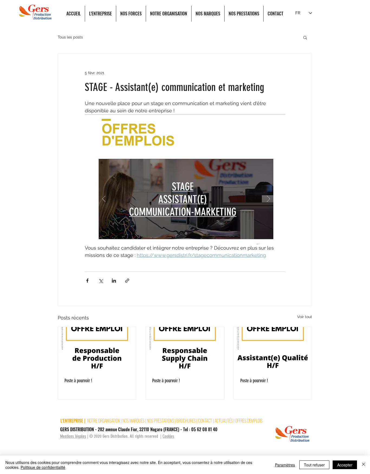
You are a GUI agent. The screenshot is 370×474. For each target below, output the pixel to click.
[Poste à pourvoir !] (97, 349)
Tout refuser (314, 465)
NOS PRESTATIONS (161, 420)
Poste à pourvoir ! (78, 381)
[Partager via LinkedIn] (113, 280)
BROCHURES (186, 420)
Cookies (168, 436)
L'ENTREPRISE (71, 420)
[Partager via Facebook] (87, 280)
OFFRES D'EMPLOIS (248, 420)
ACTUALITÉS (224, 420)
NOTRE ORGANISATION (103, 420)
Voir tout (304, 317)
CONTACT (205, 420)
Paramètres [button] (285, 465)
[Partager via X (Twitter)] (100, 280)
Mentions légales (73, 436)
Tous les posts (70, 37)
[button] (305, 37)
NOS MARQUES (133, 420)
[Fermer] (363, 465)
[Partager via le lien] (127, 280)
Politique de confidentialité (43, 467)
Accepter (344, 465)
